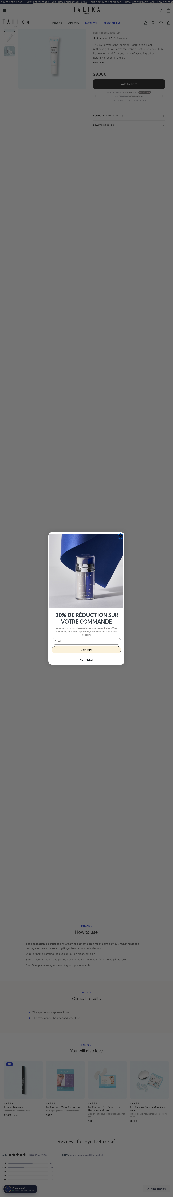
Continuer (86, 649)
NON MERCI (86, 659)
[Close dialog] (120, 536)
